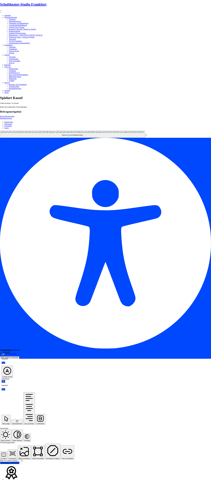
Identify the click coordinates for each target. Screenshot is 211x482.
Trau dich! (12, 39)
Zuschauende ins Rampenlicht (19, 43)
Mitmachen (13, 79)
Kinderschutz (13, 69)
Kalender (7, 65)
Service (7, 83)
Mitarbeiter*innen (15, 77)
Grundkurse (13, 49)
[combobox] (72, 134)
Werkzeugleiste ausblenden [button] (9, 357)
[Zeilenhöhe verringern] (3, 389)
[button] (146, 135)
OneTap (13, 354)
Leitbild (11, 81)
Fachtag (12, 53)
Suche (6, 92)
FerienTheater (13, 59)
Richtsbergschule (6, 118)
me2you (11, 63)
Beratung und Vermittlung (18, 85)
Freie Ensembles (14, 61)
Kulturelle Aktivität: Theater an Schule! (22, 29)
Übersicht (12, 19)
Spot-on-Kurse (14, 51)
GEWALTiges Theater (16, 27)
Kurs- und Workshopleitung (18, 75)
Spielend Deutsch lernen (17, 33)
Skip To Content (6, 460)
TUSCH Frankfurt (15, 41)
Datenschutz (8, 122)
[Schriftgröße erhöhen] (3, 354)
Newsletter (8, 126)
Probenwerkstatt (14, 31)
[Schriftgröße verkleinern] (3, 363)
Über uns (7, 67)
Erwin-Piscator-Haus (7, 116)
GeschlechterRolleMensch (18, 25)
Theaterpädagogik (10, 17)
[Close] (1, 12)
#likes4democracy (15, 21)
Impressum (8, 124)
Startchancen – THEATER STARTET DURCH (25, 35)
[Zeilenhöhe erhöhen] (3, 381)
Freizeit (7, 55)
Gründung (12, 71)
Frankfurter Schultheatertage (18, 23)
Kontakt (7, 90)
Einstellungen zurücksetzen (9, 463)
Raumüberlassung (15, 88)
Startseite (7, 15)
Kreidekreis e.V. (14, 73)
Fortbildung (8, 45)
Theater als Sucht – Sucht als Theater (22, 37)
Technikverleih (14, 86)
